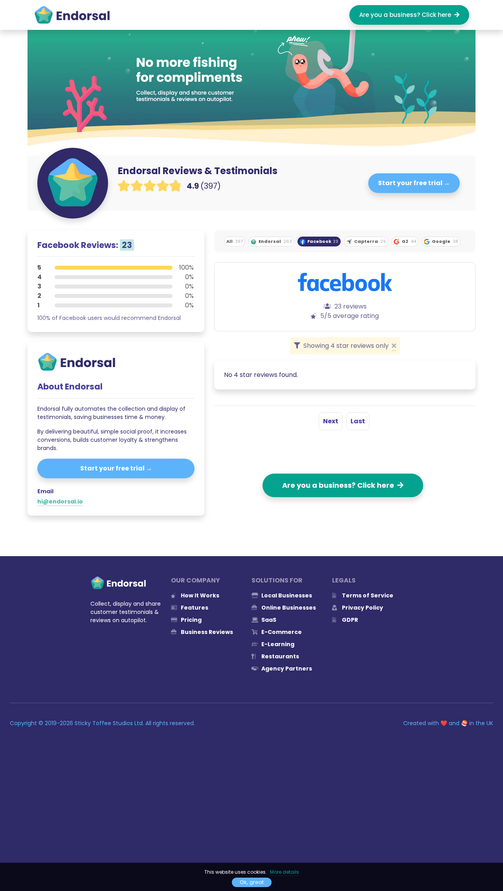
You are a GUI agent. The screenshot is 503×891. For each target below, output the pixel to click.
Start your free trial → (414, 182)
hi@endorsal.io (60, 501)
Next (330, 421)
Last (358, 421)
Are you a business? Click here (406, 15)
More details (284, 872)
